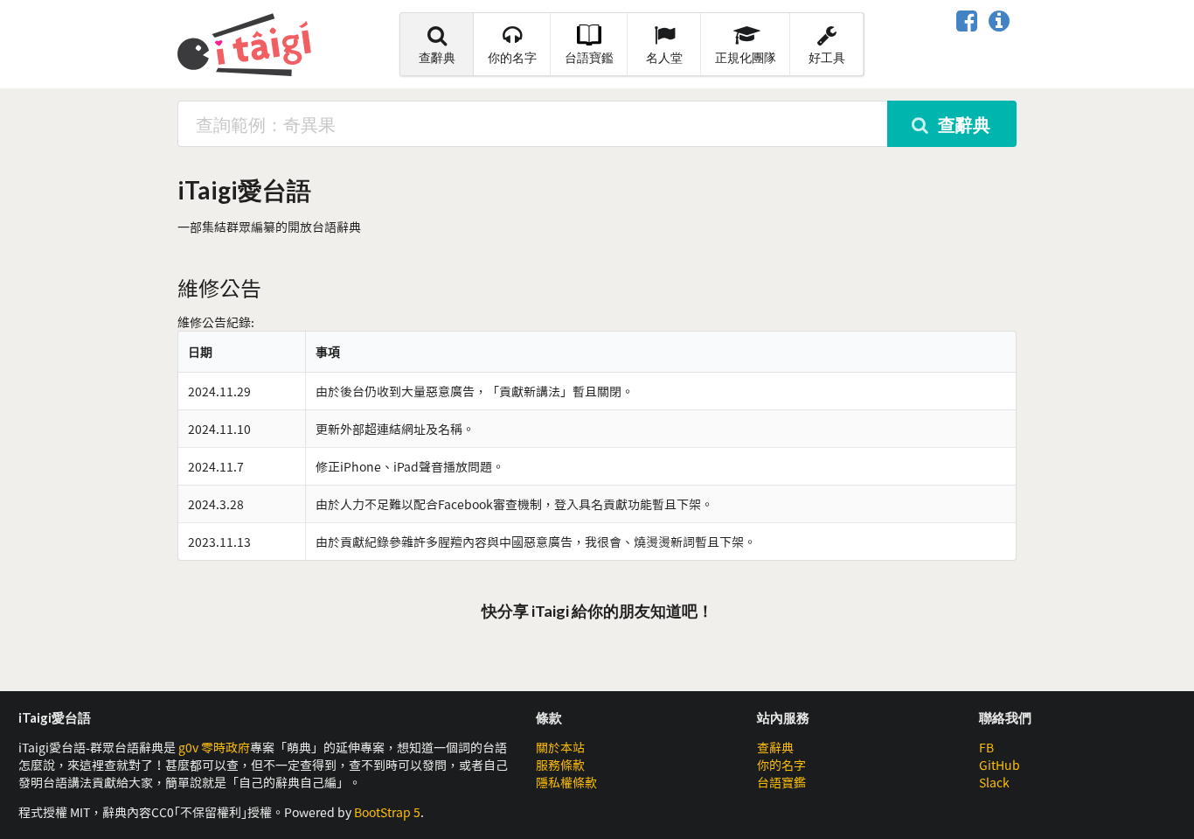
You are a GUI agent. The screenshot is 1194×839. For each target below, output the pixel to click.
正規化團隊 (745, 57)
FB (986, 747)
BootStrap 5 (387, 812)
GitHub (999, 764)
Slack (994, 782)
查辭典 (437, 57)
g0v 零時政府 (214, 747)
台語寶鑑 (589, 57)
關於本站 (560, 747)
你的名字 (512, 57)
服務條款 (560, 764)
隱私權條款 (566, 782)
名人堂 (664, 57)
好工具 (827, 57)
